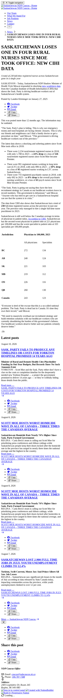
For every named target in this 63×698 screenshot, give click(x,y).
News (10, 32)
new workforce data (51, 86)
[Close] (3, 622)
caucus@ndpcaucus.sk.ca (23, 674)
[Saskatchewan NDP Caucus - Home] (19, 6)
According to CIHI (37, 219)
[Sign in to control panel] (13, 690)
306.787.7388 (18, 677)
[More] (9, 26)
